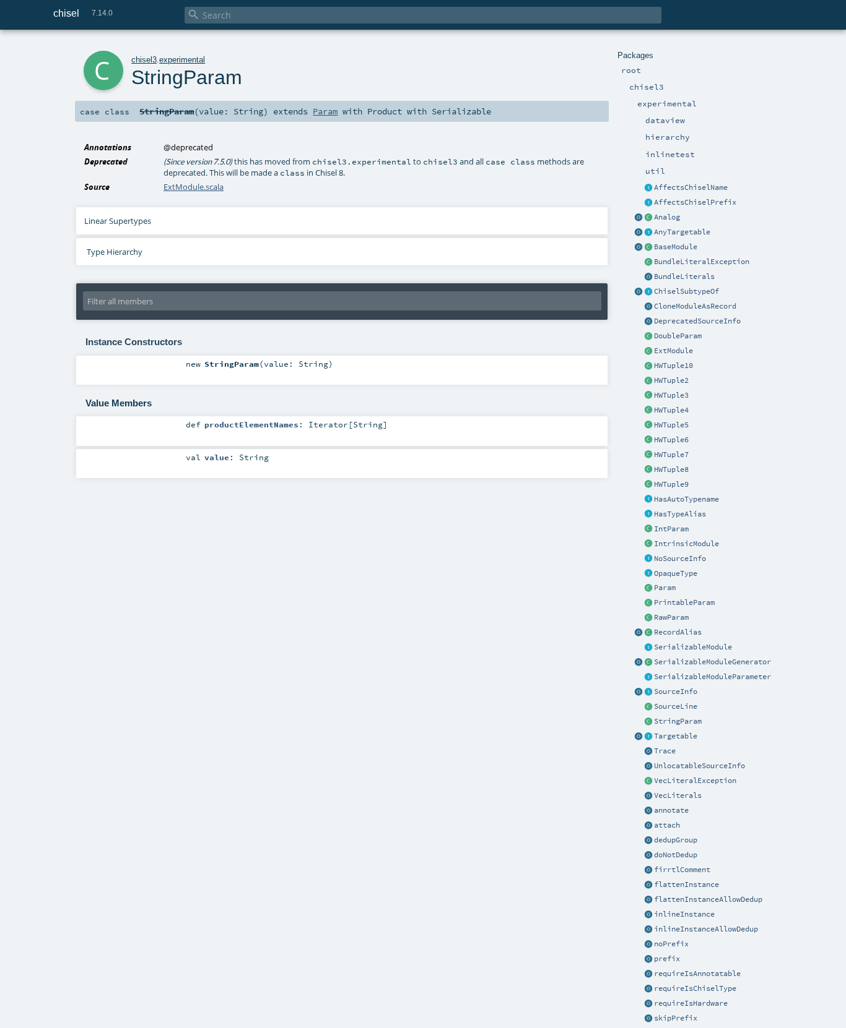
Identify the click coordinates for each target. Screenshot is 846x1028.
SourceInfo (675, 691)
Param (665, 587)
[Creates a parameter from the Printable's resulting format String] (648, 603)
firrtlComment (682, 869)
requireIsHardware (691, 1003)
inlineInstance (684, 914)
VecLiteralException (695, 780)
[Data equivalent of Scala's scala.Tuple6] (648, 440)
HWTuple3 (671, 395)
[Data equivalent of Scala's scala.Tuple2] (648, 381)
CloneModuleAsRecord (695, 306)
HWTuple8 (671, 469)
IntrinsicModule (686, 543)
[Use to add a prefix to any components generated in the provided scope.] (648, 959)
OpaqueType (675, 573)
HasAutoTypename (686, 499)
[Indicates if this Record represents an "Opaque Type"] (648, 574)
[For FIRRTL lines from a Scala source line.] (648, 707)
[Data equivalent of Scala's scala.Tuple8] (648, 470)
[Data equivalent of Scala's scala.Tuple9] (648, 366)
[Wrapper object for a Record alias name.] (648, 633)
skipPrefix (675, 1018)
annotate (671, 810)
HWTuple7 (671, 454)
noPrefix (671, 944)
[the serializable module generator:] (648, 662)
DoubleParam (678, 336)
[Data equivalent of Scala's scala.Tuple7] (648, 455)
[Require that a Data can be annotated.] (648, 974)
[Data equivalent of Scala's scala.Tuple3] (648, 396)
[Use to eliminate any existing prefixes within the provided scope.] (648, 944)
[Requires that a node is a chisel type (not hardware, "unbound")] (648, 989)
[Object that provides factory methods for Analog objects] (638, 218)
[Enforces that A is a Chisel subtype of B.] (648, 292)
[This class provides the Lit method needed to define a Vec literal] (648, 796)
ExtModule (673, 350)
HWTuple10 (673, 365)
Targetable (675, 736)
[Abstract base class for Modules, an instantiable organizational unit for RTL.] (648, 247)
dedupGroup (675, 840)
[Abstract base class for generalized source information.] (648, 692)
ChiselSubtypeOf (686, 291)
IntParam (671, 529)
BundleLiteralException (701, 261)
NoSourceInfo (680, 558)
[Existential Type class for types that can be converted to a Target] (648, 233)
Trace (665, 751)
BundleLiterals (684, 276)
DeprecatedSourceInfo (697, 321)
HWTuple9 (671, 484)
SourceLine (675, 706)
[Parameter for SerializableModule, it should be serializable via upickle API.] (648, 677)
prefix (667, 958)
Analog (667, 217)
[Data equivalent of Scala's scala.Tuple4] (648, 411)
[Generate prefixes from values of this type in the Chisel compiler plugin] (648, 203)
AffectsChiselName (691, 187)
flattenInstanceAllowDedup (708, 899)
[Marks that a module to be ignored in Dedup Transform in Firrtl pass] (648, 855)
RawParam (671, 617)
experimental (182, 59)
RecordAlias (678, 632)
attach (667, 825)
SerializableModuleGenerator (712, 661)
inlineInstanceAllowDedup (706, 929)
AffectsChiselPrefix (695, 202)
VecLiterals (678, 795)
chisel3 (144, 59)
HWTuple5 (671, 425)
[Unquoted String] (648, 618)
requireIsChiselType (695, 988)
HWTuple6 (671, 439)
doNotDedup (675, 854)
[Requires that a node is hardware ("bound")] (648, 1004)
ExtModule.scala (194, 186)
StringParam (678, 721)
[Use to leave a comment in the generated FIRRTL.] (648, 870)
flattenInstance (686, 884)
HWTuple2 (671, 380)
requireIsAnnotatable (697, 973)
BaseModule (675, 246)
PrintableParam (684, 602)
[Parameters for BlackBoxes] (648, 588)
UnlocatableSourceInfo (699, 765)
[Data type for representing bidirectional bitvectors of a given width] (648, 218)
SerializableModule (693, 647)
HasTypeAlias (680, 514)
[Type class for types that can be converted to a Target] (648, 737)
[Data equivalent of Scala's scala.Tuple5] (648, 425)
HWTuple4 (671, 410)
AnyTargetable (682, 232)
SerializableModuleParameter (712, 676)
